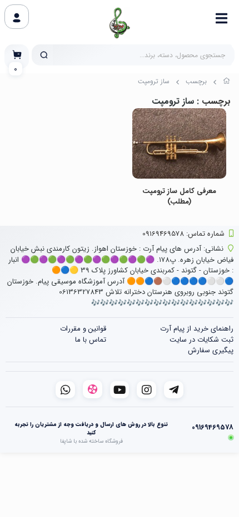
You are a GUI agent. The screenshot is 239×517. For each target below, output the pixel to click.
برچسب (196, 81)
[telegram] (173, 389)
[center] (43, 54)
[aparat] (92, 389)
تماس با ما (90, 340)
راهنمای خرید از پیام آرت (196, 328)
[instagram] (146, 389)
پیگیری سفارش (210, 350)
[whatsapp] (65, 389)
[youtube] (120, 389)
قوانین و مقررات (83, 328)
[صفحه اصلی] (227, 82)
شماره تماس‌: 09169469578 (183, 234)
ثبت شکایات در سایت (201, 340)
